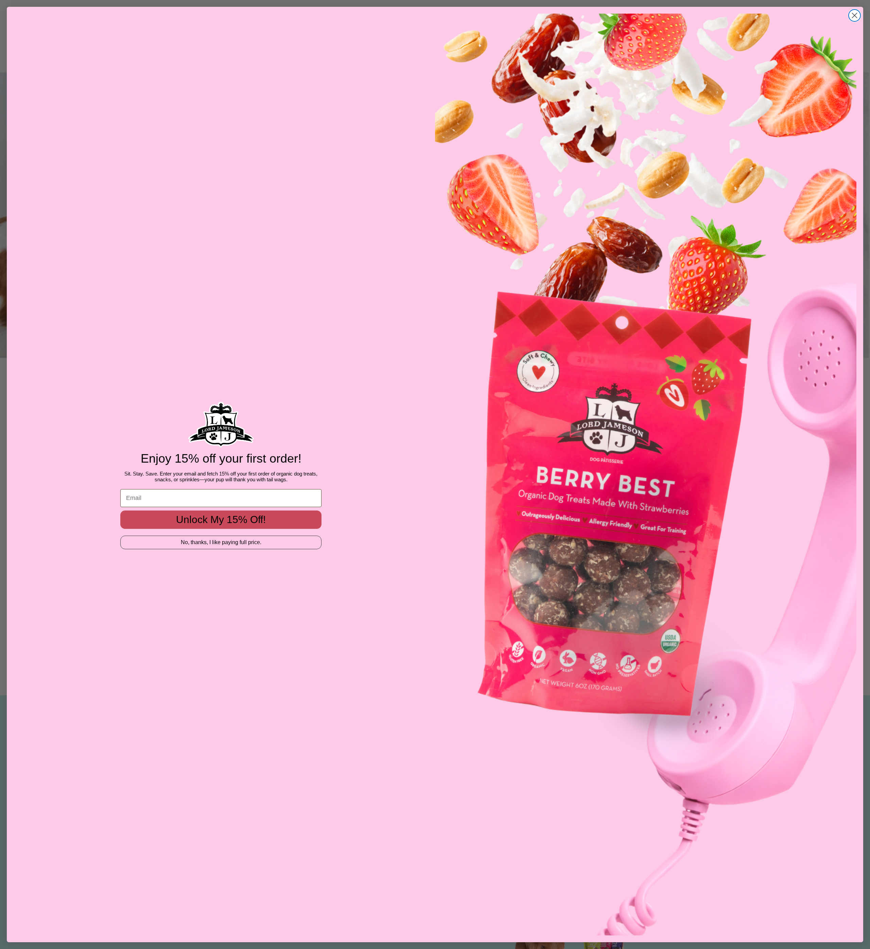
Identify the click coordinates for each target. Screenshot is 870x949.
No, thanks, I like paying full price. (221, 542)
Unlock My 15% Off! (221, 519)
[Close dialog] (854, 15)
